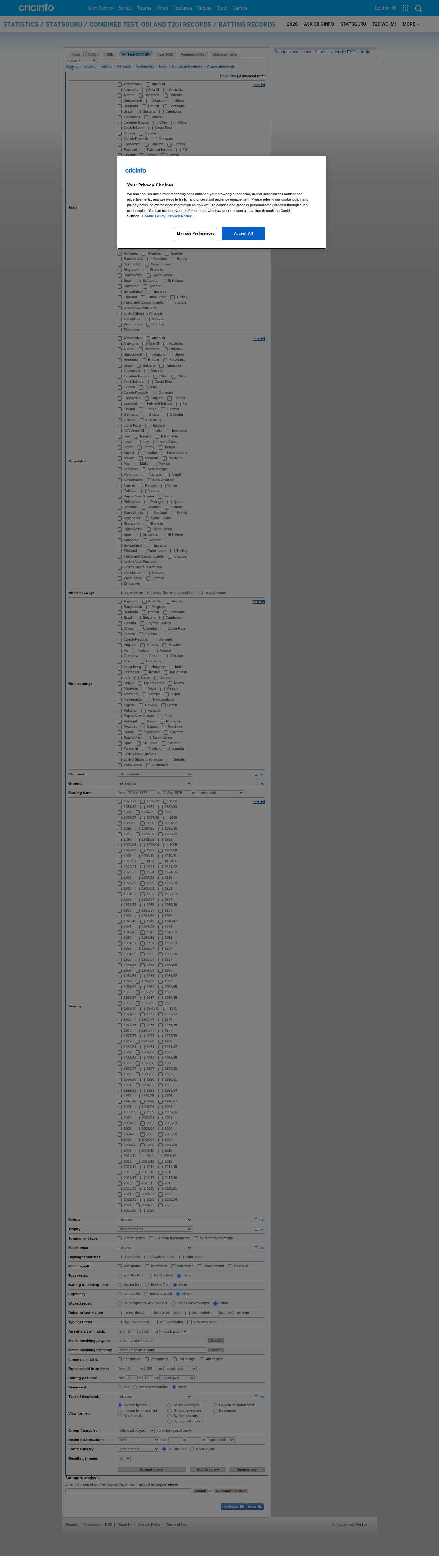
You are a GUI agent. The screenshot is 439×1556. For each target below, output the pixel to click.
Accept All (243, 233)
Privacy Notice (180, 216)
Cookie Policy (154, 216)
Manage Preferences (195, 233)
